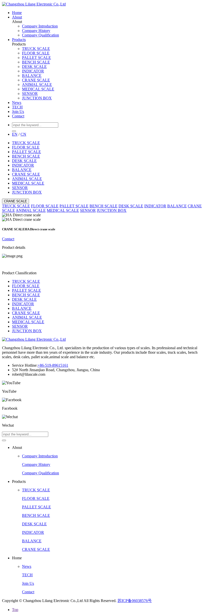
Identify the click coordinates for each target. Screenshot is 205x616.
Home (17, 12)
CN (23, 134)
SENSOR (30, 93)
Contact (18, 116)
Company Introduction (40, 26)
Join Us (18, 111)
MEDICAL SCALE (38, 89)
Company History (36, 30)
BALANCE (32, 75)
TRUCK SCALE (36, 48)
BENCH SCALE (36, 62)
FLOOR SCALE (36, 53)
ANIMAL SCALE (37, 84)
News (16, 102)
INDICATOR (33, 71)
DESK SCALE (34, 66)
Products (19, 39)
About (17, 17)
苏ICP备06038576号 (135, 601)
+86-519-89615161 (53, 365)
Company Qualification (40, 35)
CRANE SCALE (36, 80)
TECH (17, 107)
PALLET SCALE (36, 57)
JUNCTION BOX (37, 98)
